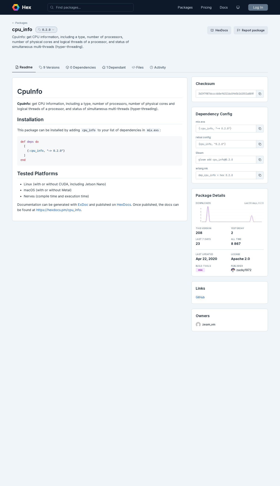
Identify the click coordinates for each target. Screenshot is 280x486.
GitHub (200, 297)
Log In (258, 7)
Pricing (206, 7)
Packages (185, 7)
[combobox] (91, 7)
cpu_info (22, 29)
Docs (224, 7)
